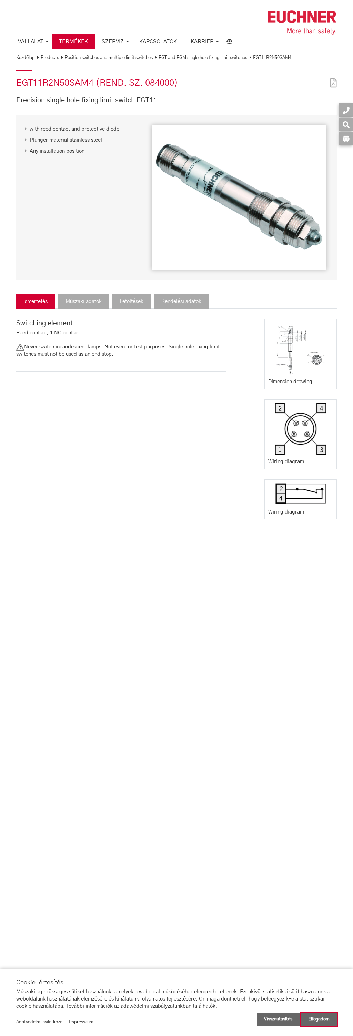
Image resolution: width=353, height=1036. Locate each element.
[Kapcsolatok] (346, 110)
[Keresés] (346, 124)
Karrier (202, 41)
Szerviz (113, 41)
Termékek (73, 41)
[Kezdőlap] (302, 22)
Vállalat (30, 41)
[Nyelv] (346, 138)
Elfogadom (319, 1019)
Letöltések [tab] (131, 301)
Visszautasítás (278, 1019)
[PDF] (331, 78)
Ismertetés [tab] (35, 301)
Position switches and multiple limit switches (109, 57)
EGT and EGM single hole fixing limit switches (203, 57)
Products (50, 57)
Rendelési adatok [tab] (181, 301)
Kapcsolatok (158, 41)
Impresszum (81, 1022)
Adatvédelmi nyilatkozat (40, 1022)
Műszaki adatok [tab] (83, 301)
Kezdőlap (25, 57)
